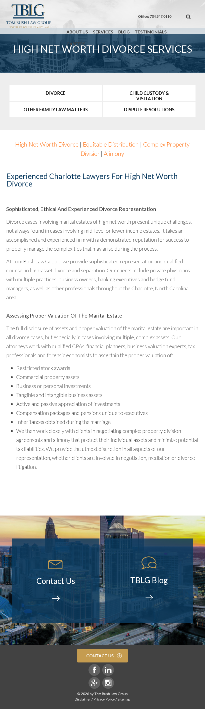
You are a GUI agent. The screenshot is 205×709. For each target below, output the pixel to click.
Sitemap (124, 699)
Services (103, 31)
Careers (76, 43)
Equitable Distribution (111, 144)
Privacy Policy (104, 699)
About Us (77, 31)
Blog (124, 31)
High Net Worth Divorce (46, 144)
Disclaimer (83, 699)
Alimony (114, 153)
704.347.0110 (160, 16)
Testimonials (151, 31)
